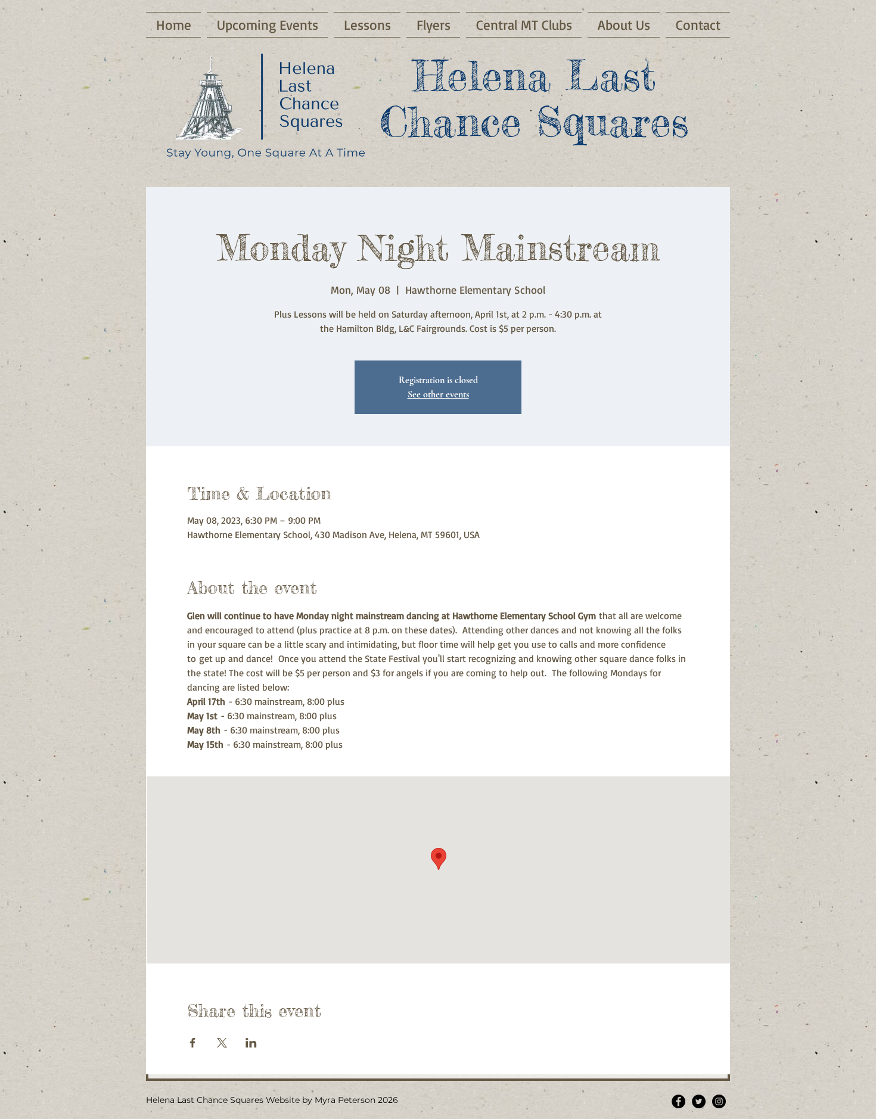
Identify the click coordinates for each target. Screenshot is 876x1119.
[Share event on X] (222, 1042)
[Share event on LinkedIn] (251, 1042)
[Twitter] (699, 1101)
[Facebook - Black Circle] (678, 1101)
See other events (438, 394)
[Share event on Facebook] (192, 1042)
